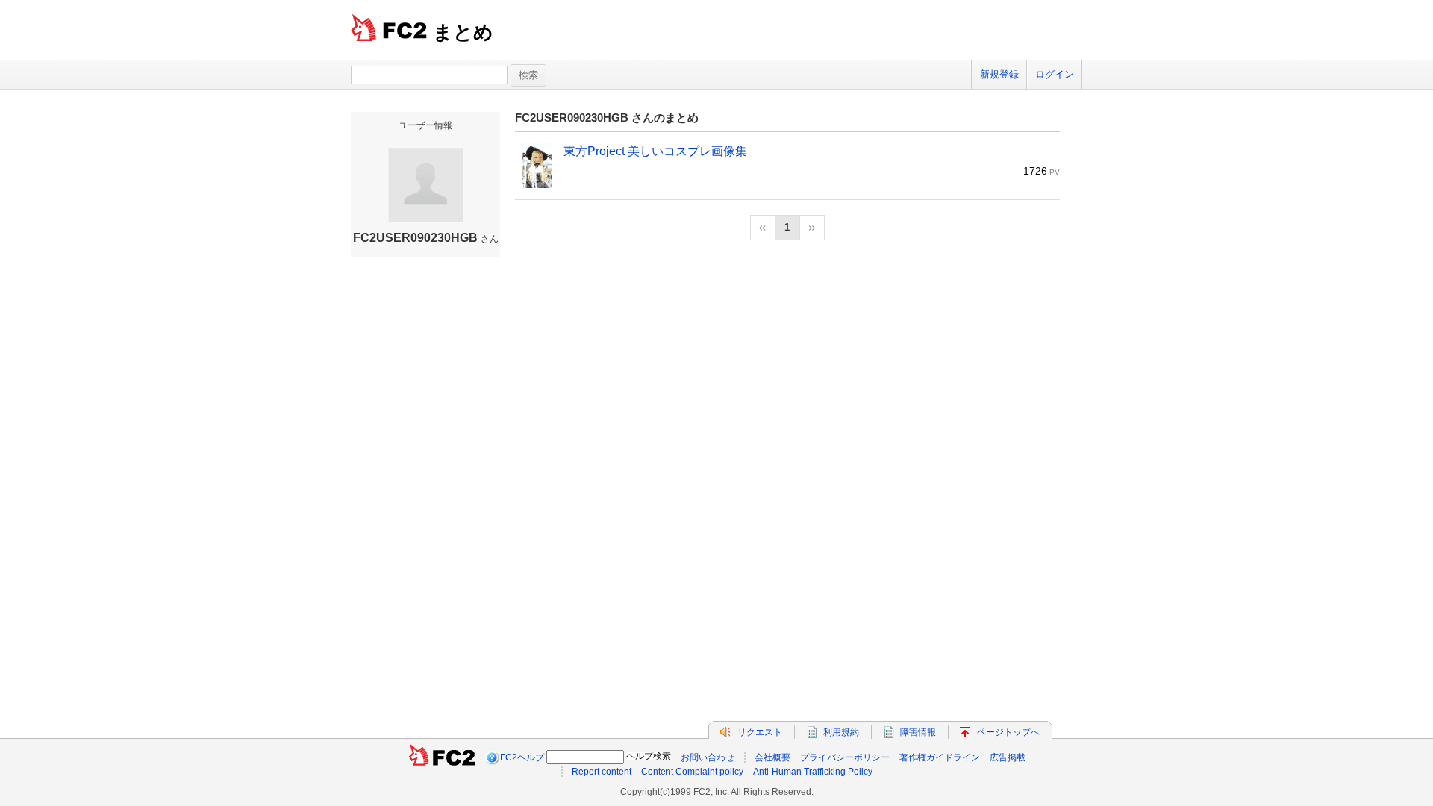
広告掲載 (1007, 757)
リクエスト (759, 732)
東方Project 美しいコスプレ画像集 (655, 151)
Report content (601, 771)
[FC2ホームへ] (441, 757)
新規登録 (999, 74)
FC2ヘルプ (522, 757)
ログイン (1054, 74)
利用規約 (841, 732)
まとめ (463, 32)
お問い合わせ (707, 757)
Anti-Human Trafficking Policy (812, 771)
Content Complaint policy (692, 771)
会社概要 (772, 757)
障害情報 (918, 732)
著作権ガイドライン (939, 757)
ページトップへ (1008, 732)
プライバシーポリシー (845, 757)
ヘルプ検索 (648, 756)
